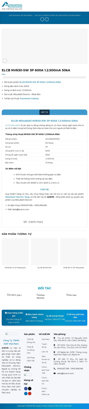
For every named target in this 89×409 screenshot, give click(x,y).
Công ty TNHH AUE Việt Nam (59, 406)
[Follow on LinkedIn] (26, 393)
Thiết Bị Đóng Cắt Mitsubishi (20, 15)
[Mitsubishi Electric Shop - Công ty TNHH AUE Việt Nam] (13, 6)
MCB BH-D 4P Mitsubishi (15, 268)
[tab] (44, 112)
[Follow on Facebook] (26, 388)
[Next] (87, 256)
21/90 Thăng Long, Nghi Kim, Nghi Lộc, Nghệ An (70, 353)
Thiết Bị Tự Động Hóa (30, 350)
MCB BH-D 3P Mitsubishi (73, 268)
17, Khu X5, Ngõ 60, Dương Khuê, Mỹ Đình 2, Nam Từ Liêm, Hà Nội (70, 361)
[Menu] (85, 6)
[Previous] (2, 256)
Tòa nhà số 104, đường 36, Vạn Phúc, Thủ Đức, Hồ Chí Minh (70, 346)
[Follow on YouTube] (29, 393)
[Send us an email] (29, 388)
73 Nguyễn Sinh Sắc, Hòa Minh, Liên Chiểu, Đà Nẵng (70, 339)
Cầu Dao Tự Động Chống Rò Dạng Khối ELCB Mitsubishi (57, 15)
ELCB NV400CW (44, 268)
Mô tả (44, 112)
